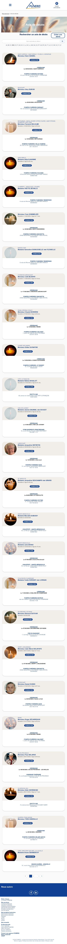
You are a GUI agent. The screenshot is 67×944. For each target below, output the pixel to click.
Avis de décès (5, 910)
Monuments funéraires (7, 913)
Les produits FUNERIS (7, 927)
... (36, 876)
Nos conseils (5, 922)
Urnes (2, 917)
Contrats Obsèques (6, 903)
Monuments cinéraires (7, 915)
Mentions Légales (18, 940)
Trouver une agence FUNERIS (10, 933)
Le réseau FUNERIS (6, 900)
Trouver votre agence (57, 6)
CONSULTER (34, 60)
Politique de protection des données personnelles (33, 940)
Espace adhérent (6, 929)
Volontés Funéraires (6, 905)
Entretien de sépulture (7, 909)
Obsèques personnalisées (8, 906)
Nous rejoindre (5, 926)
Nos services (5, 13)
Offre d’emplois (5, 928)
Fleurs (3, 919)
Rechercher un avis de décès (33, 34)
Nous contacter (6, 934)
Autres (3, 920)
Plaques (3, 916)
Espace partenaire (6, 931)
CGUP (3, 936)
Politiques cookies (49, 940)
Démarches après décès (8, 907)
